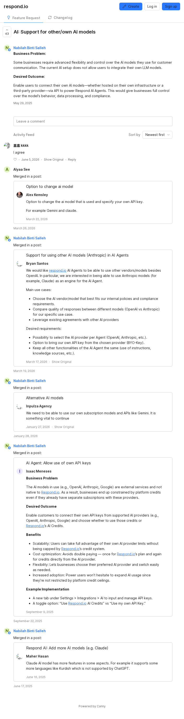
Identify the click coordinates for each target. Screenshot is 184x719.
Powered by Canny (92, 706)
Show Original (53, 159)
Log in (152, 6)
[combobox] (157, 135)
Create (133, 6)
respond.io (57, 270)
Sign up (171, 6)
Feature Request (26, 18)
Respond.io (50, 492)
